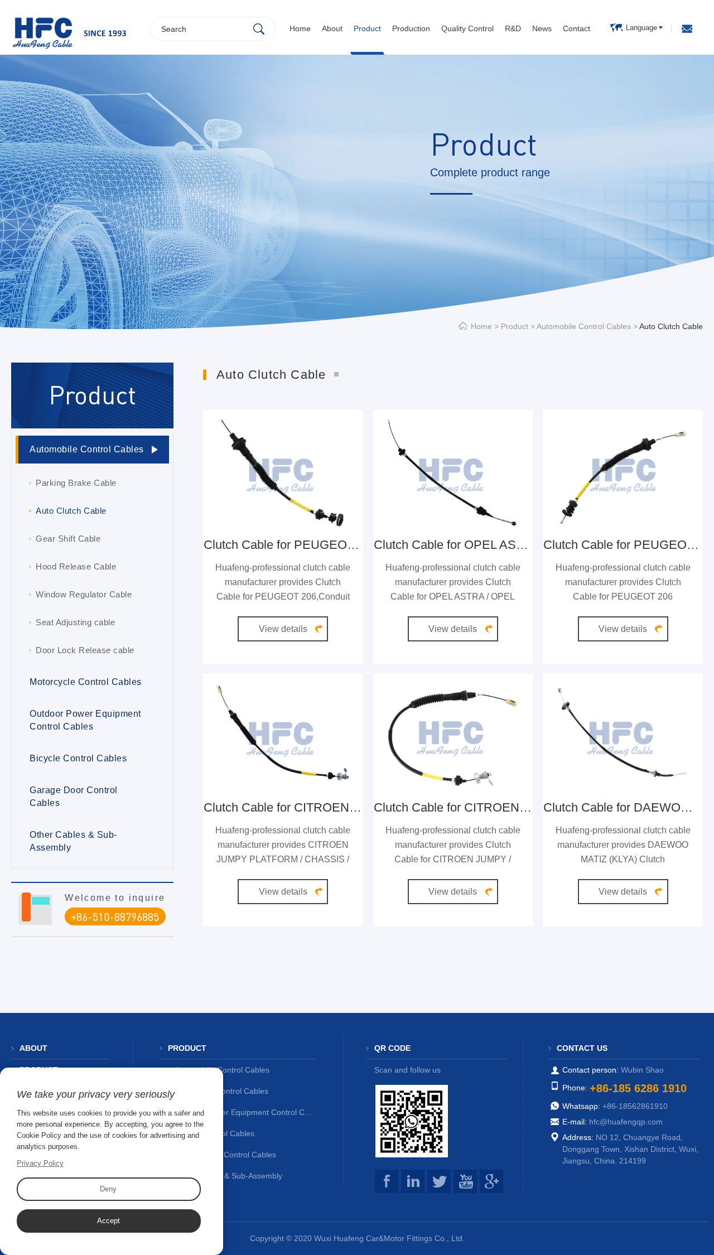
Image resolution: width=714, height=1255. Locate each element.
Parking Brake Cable (76, 482)
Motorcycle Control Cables (86, 682)
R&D (513, 28)
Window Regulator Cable (84, 594)
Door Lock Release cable (85, 650)
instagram (412, 1181)
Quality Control (467, 28)
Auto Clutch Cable (71, 510)
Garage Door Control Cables (74, 796)
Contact (576, 28)
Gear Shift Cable (68, 538)
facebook (386, 1181)
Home (300, 28)
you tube (465, 1181)
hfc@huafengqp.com (626, 1121)
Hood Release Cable (76, 566)
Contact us (582, 1048)
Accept (108, 1221)
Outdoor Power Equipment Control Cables (85, 720)
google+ (491, 1181)
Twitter (439, 1181)
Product (367, 28)
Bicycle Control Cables (78, 758)
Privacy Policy (40, 1163)
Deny (108, 1189)
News (542, 28)
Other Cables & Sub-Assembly (73, 841)
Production (411, 28)
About (332, 28)
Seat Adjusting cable (75, 622)
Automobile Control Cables (584, 326)
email (687, 29)
